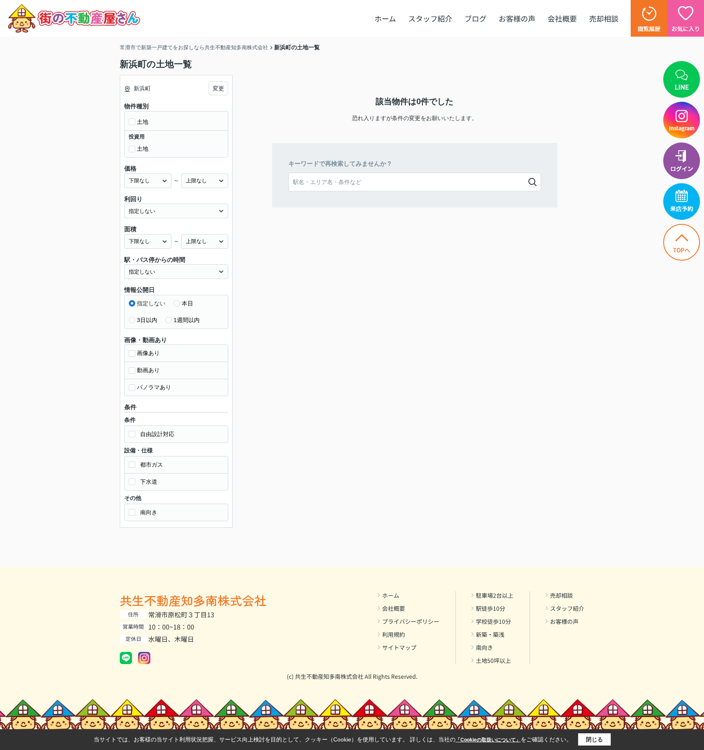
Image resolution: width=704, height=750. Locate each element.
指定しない (151, 303)
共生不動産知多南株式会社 (193, 600)
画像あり (148, 353)
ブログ (475, 18)
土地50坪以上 (493, 660)
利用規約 (393, 634)
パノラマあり (154, 387)
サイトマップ (399, 647)
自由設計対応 (157, 434)
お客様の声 (517, 18)
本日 (187, 303)
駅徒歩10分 (490, 608)
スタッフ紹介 (430, 18)
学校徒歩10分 (493, 621)
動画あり (148, 370)
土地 (142, 121)
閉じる (594, 739)
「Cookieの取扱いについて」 (488, 740)
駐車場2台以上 (494, 595)
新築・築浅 (490, 634)
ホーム (385, 18)
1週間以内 (187, 320)
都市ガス (151, 464)
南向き (148, 512)
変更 (218, 88)
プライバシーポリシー (410, 621)
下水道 (148, 481)
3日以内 (147, 320)
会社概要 (562, 18)
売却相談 (603, 18)
